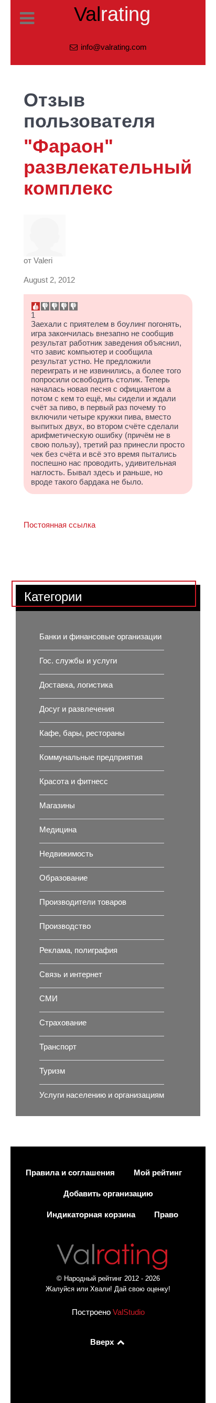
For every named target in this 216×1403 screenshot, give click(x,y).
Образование (63, 878)
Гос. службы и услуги (78, 661)
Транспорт (58, 1047)
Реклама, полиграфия (78, 950)
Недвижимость (66, 854)
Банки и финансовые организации (100, 637)
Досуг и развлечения (76, 709)
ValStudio (129, 1312)
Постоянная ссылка (59, 525)
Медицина (58, 830)
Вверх (103, 1342)
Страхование (63, 1023)
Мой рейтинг (158, 1173)
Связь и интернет (70, 974)
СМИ (48, 998)
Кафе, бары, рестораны (82, 733)
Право (166, 1215)
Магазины (57, 805)
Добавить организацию (108, 1194)
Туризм (52, 1071)
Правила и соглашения (70, 1173)
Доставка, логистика (76, 685)
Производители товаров (82, 902)
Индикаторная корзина (91, 1215)
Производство (65, 926)
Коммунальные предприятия (91, 757)
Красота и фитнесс (73, 781)
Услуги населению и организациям (101, 1095)
